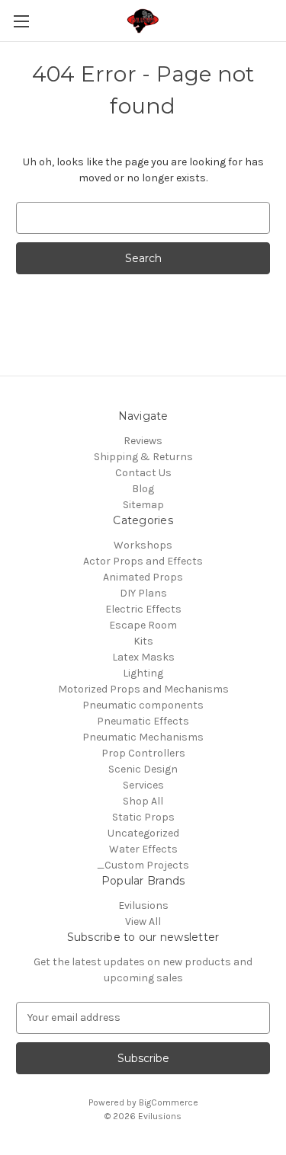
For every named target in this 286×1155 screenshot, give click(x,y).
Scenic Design (143, 769)
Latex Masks (143, 657)
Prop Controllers (143, 753)
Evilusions (143, 905)
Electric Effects (143, 609)
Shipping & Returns (143, 456)
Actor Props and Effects (143, 561)
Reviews (143, 440)
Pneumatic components (143, 705)
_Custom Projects (143, 865)
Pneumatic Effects (143, 721)
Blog (143, 488)
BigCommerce (168, 1102)
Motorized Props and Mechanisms (143, 689)
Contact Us (143, 472)
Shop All (143, 801)
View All (143, 921)
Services (143, 785)
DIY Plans (143, 593)
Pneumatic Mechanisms (143, 737)
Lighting (143, 673)
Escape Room (143, 625)
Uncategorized (143, 833)
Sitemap (143, 504)
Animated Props (143, 577)
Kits (143, 641)
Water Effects (143, 849)
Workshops (143, 545)
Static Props (143, 817)
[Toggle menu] (21, 21)
